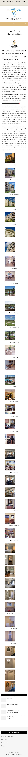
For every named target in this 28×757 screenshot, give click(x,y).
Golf (23, 1)
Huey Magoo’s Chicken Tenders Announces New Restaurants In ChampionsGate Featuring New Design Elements (13, 705)
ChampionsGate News (7, 736)
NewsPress (4, 739)
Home (4, 1)
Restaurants (10, 1)
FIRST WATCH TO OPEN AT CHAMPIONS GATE (13, 711)
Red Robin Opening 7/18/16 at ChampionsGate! (11, 717)
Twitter (3, 746)
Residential (10, 4)
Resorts (18, 1)
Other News (4, 742)
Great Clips (9, 698)
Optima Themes (18, 754)
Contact (17, 4)
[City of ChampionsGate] (14, 13)
